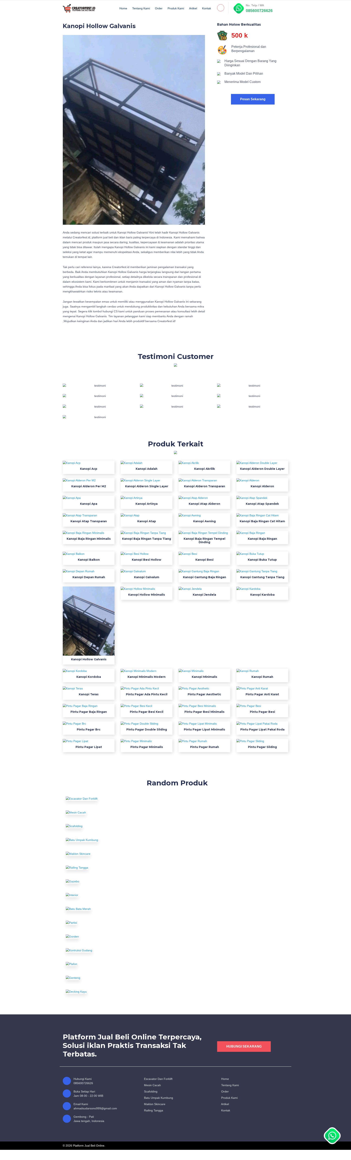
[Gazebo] (100, 881)
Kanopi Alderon (262, 486)
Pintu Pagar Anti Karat (262, 694)
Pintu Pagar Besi (262, 711)
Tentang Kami (141, 8)
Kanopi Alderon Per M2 (88, 486)
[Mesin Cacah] (100, 812)
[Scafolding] (100, 826)
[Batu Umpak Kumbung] (100, 840)
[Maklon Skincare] (100, 853)
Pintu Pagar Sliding (262, 747)
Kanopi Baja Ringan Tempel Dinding (204, 540)
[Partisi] (100, 922)
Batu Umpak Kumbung (158, 1097)
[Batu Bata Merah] (100, 909)
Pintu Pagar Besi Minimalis (204, 711)
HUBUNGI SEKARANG (244, 1046)
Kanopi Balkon (89, 559)
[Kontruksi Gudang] (100, 950)
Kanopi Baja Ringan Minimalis (89, 538)
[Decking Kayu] (100, 991)
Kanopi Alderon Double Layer (262, 468)
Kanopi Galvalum (146, 577)
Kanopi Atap (146, 521)
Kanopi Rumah (262, 676)
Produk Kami (176, 8)
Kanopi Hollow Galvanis (88, 659)
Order (158, 8)
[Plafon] (100, 964)
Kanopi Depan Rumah (89, 577)
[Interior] (100, 895)
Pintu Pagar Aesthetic (204, 694)
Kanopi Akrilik (204, 468)
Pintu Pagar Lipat (89, 747)
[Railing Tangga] (100, 867)
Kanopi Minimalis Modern (147, 676)
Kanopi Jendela (204, 594)
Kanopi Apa (88, 503)
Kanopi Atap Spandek (262, 503)
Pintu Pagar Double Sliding (146, 729)
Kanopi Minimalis (204, 676)
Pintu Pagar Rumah (204, 747)
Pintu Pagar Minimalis (146, 747)
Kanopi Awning (204, 521)
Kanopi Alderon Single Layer (146, 486)
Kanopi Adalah (146, 468)
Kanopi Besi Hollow (146, 559)
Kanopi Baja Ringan (262, 538)
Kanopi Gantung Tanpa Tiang (262, 577)
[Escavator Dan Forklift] (100, 798)
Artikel (193, 8)
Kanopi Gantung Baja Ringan (204, 577)
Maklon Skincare (154, 1104)
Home (123, 8)
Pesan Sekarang (252, 99)
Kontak (206, 8)
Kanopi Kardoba (262, 594)
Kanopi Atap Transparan (88, 521)
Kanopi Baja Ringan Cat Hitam (262, 521)
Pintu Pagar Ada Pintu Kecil (146, 694)
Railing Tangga (153, 1110)
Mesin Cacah (152, 1085)
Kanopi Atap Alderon (204, 503)
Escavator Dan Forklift (157, 1078)
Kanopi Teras (89, 694)
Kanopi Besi (204, 559)
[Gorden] (100, 936)
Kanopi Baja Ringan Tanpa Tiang (146, 538)
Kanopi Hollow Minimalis (146, 594)
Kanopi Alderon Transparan (204, 486)
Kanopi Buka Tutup (262, 559)
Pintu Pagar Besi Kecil (146, 711)
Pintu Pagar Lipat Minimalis (204, 729)
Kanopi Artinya (146, 503)
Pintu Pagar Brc (89, 729)
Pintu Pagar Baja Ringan (88, 711)
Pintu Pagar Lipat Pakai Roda (262, 729)
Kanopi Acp (88, 468)
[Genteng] (100, 978)
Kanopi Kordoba (88, 676)
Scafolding (150, 1091)
